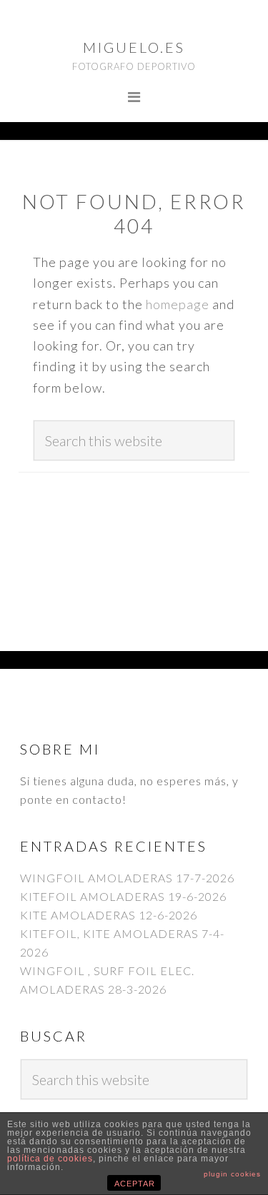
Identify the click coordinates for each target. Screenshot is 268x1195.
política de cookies (50, 1159)
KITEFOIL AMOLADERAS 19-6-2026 (123, 896)
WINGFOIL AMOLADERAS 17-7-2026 (127, 877)
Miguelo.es (134, 47)
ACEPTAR (134, 1183)
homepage (177, 304)
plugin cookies (232, 1174)
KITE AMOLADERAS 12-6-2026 (108, 915)
